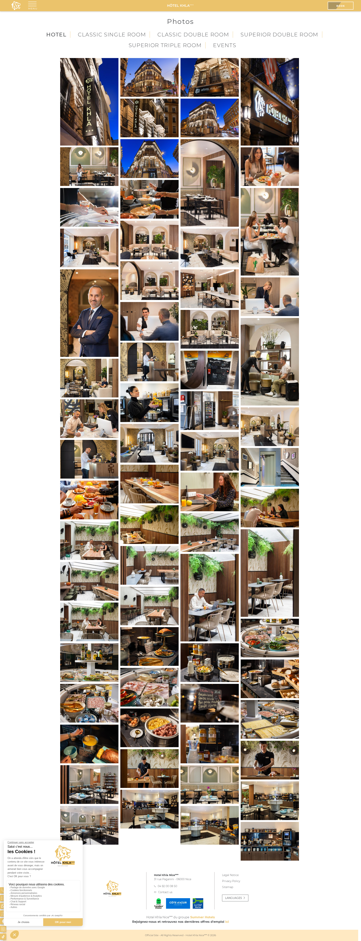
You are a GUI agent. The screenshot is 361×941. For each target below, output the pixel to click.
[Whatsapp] (3, 906)
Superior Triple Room (165, 45)
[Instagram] (3, 929)
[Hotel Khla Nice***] (180, 5)
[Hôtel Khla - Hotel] (89, 102)
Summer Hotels (202, 917)
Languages (233, 898)
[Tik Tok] (3, 936)
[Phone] (3, 890)
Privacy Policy (231, 881)
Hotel (56, 34)
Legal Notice (230, 875)
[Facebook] (3, 921)
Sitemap (227, 887)
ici (227, 922)
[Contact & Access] (3, 898)
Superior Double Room (279, 34)
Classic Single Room (112, 34)
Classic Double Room (193, 34)
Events (224, 45)
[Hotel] (209, 329)
